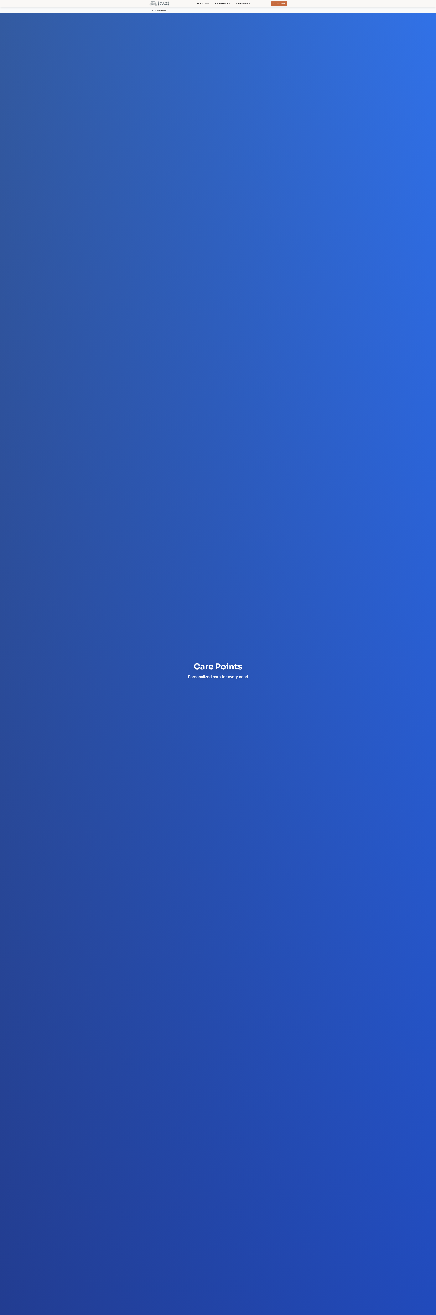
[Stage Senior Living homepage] (160, 3)
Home (151, 10)
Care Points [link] (161, 10)
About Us (201, 3)
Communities (222, 3)
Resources (242, 3)
